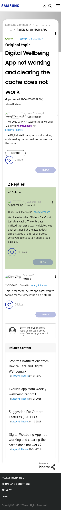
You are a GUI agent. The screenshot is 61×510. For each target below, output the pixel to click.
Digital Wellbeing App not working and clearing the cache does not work (28, 440)
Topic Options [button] (50, 33)
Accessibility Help (13, 477)
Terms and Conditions (16, 484)
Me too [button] (15, 153)
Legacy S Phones (14, 129)
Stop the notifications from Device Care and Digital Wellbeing (29, 366)
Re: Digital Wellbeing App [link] (32, 29)
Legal (5, 496)
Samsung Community (18, 24)
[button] (51, 114)
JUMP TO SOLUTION (31, 38)
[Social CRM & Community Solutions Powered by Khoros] (47, 465)
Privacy (7, 490)
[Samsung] (10, 5)
